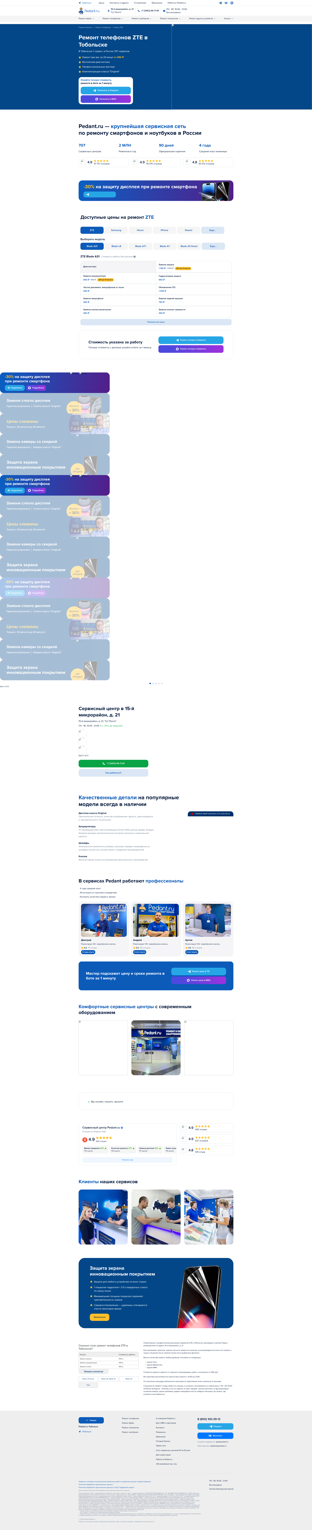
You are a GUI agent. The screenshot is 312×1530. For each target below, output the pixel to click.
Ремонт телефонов (111, 18)
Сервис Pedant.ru (85, 23)
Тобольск (86, 3)
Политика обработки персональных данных (96, 1485)
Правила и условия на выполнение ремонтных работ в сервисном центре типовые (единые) (115, 1482)
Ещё (88, 1385)
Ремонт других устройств (201, 18)
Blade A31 (92, 246)
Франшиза (156, 3)
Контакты (160, 1427)
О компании (140, 3)
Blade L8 (129, 1379)
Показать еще (127, 1160)
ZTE (92, 230)
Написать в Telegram (108, 90)
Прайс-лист (161, 1445)
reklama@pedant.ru (218, 1446)
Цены (101, 3)
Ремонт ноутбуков (140, 18)
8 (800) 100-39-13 (208, 1419)
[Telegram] (220, 2)
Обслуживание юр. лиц (166, 1464)
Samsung (116, 230)
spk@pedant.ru (222, 1442)
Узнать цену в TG (201, 971)
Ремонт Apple (85, 18)
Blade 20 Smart (88, 1379)
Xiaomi (188, 230)
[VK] (226, 2)
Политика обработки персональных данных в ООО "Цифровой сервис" (107, 1487)
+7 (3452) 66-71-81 (150, 10)
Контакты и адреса (119, 3)
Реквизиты (161, 1432)
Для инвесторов (163, 1455)
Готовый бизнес (163, 1441)
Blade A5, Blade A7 (108, 1379)
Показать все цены (156, 322)
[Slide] (150, 683)
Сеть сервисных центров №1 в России (173, 1450)
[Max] (231, 2)
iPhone (164, 230)
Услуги (227, 18)
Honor (140, 230)
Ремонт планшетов (169, 18)
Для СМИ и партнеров (166, 1423)
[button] (118, 256)
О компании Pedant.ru (165, 1418)
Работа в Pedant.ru (177, 3)
